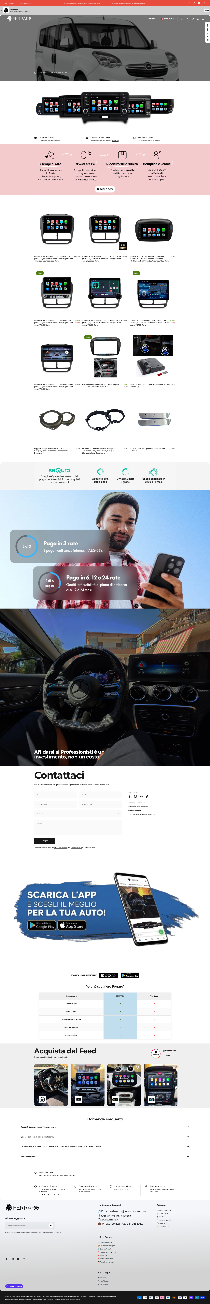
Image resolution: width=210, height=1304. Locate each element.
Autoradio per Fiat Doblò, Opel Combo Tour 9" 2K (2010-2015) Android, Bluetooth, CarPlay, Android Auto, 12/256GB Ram (101, 259)
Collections (43, 73)
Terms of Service (103, 1281)
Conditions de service (76, 848)
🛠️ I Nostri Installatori (105, 1242)
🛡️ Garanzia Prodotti (104, 1249)
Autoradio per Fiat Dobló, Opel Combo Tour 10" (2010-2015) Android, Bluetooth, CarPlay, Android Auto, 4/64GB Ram (53, 323)
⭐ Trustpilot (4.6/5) (163, 1227)
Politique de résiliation (75, 1299)
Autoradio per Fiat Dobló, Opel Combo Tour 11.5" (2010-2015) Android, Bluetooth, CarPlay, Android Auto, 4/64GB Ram (149, 323)
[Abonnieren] (51, 1225)
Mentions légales (65, 1299)
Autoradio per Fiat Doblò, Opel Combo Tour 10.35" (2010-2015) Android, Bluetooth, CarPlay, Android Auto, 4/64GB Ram (53, 387)
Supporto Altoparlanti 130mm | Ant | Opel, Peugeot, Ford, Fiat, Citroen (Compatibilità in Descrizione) (52, 451)
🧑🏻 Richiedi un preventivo (106, 1262)
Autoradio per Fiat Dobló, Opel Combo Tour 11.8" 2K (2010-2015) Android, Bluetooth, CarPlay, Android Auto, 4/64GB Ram (102, 323)
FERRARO (133, 254)
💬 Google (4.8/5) (162, 1223)
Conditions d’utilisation (37, 1299)
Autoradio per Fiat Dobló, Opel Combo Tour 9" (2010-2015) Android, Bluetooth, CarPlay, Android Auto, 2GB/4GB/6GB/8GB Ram (53, 259)
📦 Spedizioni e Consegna (106, 1246)
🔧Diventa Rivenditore (164, 1210)
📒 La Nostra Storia (163, 1214)
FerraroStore (135, 446)
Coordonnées (57, 1299)
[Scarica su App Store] (108, 975)
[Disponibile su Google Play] (130, 975)
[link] (124, 1217)
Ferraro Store (39, 254)
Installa (207, 10)
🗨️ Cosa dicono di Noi (164, 1220)
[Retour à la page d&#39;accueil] (35, 73)
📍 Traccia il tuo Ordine (105, 1259)
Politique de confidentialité (60, 848)
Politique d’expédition (48, 1299)
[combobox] (11, 3)
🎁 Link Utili (160, 1217)
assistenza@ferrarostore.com (140, 806)
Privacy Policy (102, 1278)
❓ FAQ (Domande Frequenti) (107, 1252)
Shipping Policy (103, 1284)
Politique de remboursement (11, 1299)
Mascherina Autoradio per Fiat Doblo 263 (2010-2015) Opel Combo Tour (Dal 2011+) (101, 386)
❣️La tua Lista (102, 1255)
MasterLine (38, 446)
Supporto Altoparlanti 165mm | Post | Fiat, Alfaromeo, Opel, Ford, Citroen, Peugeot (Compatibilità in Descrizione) (98, 451)
